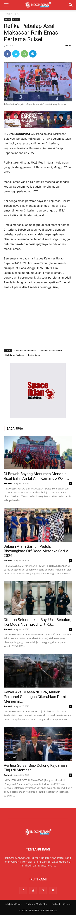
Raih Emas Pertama (14, 355)
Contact (67, 904)
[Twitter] (16, 54)
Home (7, 13)
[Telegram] (33, 54)
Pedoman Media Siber (37, 904)
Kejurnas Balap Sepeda (25, 350)
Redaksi (8, 483)
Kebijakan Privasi (13, 904)
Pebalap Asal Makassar (51, 350)
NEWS (16, 13)
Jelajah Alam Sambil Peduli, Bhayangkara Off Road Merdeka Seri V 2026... (36, 551)
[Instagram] (33, 890)
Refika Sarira (34, 355)
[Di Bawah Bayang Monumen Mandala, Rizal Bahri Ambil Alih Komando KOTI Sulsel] (38, 452)
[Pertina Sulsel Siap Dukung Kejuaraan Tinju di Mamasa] (38, 744)
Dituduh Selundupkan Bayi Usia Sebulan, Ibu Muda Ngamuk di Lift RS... (37, 622)
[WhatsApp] (24, 54)
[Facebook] (7, 54)
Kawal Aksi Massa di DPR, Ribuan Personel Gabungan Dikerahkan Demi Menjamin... (35, 697)
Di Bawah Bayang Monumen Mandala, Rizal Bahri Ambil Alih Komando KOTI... (36, 476)
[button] (6, 5)
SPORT (16, 19)
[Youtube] (53, 890)
